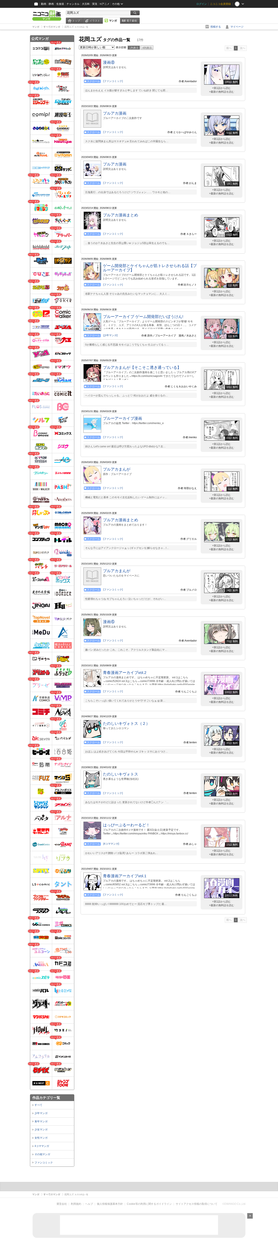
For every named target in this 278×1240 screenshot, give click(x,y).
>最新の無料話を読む (221, 91)
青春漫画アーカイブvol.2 (124, 672)
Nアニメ (104, 4)
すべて (38, 1104)
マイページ (236, 26)
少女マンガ (41, 1129)
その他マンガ (42, 1154)
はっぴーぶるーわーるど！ (126, 825)
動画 (43, 4)
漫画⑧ (109, 62)
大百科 (86, 4)
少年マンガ (41, 1113)
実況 (94, 4)
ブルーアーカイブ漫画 (122, 418)
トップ (76, 20)
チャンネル (72, 4)
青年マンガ (41, 1121)
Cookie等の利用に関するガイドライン (149, 1203)
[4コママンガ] (111, 843)
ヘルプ (89, 1203)
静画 (51, 4)
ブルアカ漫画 (114, 113)
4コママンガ (42, 1146)
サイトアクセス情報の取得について (196, 1203)
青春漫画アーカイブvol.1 (124, 876)
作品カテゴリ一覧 (46, 1098)
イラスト (94, 20)
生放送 (60, 4)
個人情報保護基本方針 (110, 1203)
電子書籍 (131, 20)
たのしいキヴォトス (120, 774)
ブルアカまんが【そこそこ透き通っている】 (142, 367)
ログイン (201, 4)
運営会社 (61, 1203)
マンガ (113, 20)
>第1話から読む (221, 88)
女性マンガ (41, 1137)
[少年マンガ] (110, 335)
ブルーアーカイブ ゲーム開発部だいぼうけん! (143, 316)
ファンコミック (44, 1162)
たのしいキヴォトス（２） (126, 723)
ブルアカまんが (116, 469)
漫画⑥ (109, 622)
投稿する (215, 26)
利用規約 (76, 1203)
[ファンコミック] (113, 81)
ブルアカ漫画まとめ (120, 215)
